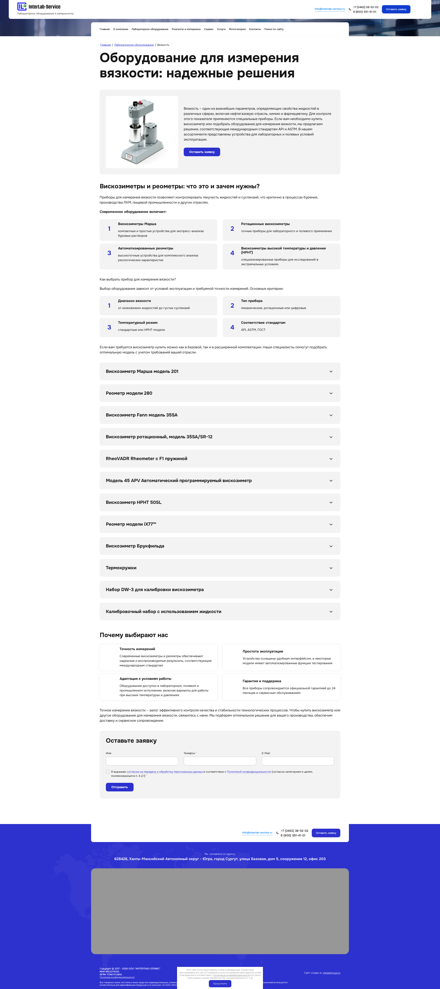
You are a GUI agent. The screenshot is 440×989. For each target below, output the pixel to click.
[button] (396, 9)
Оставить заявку (202, 152)
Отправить (119, 787)
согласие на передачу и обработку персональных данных (165, 772)
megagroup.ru (331, 972)
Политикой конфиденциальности (249, 772)
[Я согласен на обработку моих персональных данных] (108, 772)
